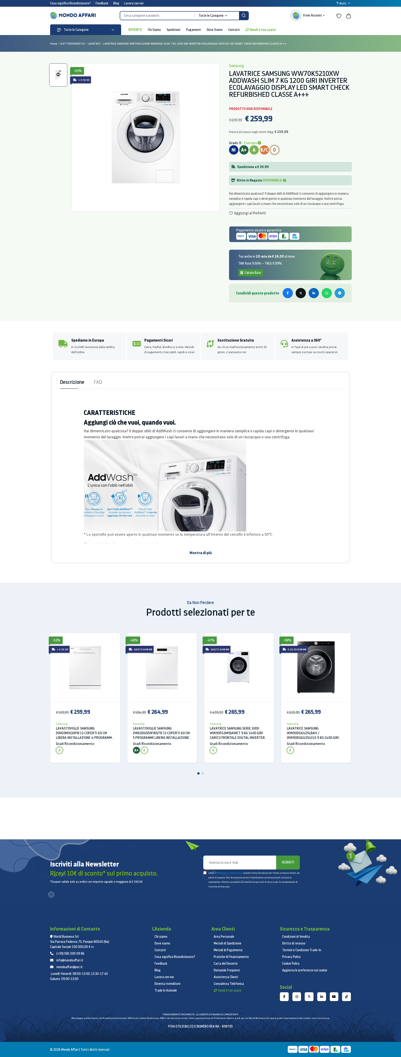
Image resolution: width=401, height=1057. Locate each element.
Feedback (102, 3)
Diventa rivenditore (168, 984)
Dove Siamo (215, 30)
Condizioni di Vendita (296, 936)
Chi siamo (161, 936)
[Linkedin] (321, 996)
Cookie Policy (291, 963)
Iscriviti (288, 862)
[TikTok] (346, 996)
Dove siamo (162, 943)
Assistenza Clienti (226, 977)
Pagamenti (193, 30)
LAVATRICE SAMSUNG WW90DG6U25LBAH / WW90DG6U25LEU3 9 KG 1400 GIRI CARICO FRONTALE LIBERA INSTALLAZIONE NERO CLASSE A (313, 733)
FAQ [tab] (98, 381)
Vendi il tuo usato (263, 29)
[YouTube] (334, 996)
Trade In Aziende (166, 990)
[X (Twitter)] (309, 996)
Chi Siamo (154, 30)
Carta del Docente (226, 963)
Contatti (234, 30)
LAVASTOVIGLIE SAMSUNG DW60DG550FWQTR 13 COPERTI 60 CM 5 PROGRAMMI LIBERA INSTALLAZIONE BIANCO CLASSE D (161, 733)
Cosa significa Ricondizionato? (70, 3)
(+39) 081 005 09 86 (70, 953)
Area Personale (224, 936)
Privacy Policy (291, 957)
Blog (116, 3)
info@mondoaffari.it (69, 960)
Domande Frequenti (227, 970)
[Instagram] (296, 996)
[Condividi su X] (301, 293)
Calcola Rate (252, 273)
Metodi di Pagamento (228, 950)
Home (53, 43)
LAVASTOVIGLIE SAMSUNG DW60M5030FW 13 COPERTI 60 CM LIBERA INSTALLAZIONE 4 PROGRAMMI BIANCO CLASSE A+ (84, 733)
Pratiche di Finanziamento (231, 957)
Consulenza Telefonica (229, 984)
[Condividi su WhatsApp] (327, 293)
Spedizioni (173, 30)
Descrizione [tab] (72, 381)
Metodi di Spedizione (227, 943)
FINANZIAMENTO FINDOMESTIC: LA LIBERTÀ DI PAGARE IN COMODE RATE (200, 1014)
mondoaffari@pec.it (69, 967)
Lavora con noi (133, 3)
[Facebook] (284, 996)
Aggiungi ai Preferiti (249, 213)
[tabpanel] (145, 137)
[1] (198, 773)
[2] (202, 773)
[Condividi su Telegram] (340, 293)
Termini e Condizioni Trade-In (301, 950)
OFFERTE (135, 29)
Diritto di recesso (293, 943)
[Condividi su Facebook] (288, 293)
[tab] (58, 75)
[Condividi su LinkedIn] (314, 293)
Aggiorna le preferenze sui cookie (304, 970)
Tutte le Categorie (76, 30)
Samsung (62, 723)
